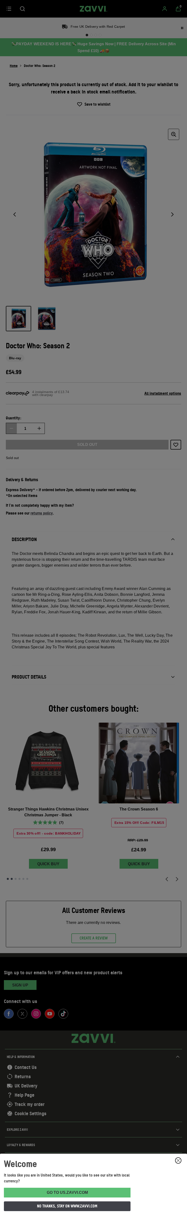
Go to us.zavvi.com (67, 1192)
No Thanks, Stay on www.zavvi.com (67, 1206)
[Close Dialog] (178, 1160)
